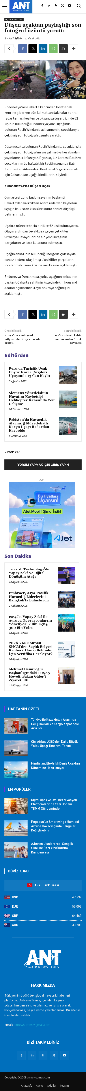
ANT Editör (15, 38)
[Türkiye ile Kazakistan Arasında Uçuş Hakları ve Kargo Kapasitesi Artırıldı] (16, 726)
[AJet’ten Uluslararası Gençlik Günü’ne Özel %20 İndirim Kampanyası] (16, 850)
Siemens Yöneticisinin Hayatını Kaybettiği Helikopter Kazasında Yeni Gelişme (32, 398)
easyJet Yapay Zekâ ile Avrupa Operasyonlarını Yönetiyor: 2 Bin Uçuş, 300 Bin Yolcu (30, 622)
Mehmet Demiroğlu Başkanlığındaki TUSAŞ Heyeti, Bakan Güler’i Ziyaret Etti (29, 674)
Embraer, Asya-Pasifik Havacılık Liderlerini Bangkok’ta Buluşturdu (29, 597)
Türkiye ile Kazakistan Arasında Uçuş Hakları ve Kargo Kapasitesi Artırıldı (55, 724)
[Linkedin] (49, 5)
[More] (73, 48)
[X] (62, 5)
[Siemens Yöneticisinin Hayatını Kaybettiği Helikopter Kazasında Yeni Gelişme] (68, 399)
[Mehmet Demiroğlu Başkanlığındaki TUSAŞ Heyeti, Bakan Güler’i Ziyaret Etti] (66, 675)
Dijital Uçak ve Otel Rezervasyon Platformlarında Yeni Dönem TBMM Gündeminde (54, 804)
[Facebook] (42, 5)
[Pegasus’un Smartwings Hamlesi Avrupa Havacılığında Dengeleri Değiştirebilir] (16, 828)
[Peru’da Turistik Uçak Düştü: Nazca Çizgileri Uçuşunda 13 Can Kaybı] (68, 375)
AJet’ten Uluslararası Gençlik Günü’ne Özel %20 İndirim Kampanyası (52, 848)
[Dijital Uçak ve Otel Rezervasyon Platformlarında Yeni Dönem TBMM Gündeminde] (16, 806)
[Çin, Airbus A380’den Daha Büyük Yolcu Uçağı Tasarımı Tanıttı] (16, 748)
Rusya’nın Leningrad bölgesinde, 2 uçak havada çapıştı (22, 339)
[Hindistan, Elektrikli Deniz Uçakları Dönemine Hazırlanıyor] (16, 769)
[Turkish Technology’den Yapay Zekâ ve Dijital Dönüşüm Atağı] (66, 575)
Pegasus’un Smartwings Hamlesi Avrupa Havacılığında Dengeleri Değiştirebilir (55, 826)
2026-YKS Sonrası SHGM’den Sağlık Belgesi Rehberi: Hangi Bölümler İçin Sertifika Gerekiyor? (31, 648)
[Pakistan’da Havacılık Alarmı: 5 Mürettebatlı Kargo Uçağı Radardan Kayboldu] (68, 426)
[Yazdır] (63, 48)
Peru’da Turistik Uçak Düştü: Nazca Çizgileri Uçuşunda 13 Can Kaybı (29, 372)
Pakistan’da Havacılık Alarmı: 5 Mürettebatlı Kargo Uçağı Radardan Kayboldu (29, 425)
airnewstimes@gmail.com (32, 1025)
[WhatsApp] (53, 48)
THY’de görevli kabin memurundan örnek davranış (67, 339)
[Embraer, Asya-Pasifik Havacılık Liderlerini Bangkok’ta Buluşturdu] (66, 599)
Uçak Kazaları (14, 19)
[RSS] (55, 5)
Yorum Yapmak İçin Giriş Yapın (43, 464)
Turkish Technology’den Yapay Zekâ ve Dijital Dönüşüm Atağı (30, 573)
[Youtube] (69, 5)
